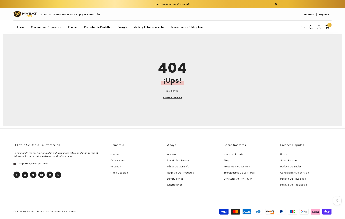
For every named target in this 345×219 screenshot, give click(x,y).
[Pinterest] (33, 175)
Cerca (276, 4)
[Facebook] (16, 175)
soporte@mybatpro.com (33, 163)
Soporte (324, 14)
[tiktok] (41, 175)
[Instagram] (25, 175)
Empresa (309, 14)
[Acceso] (319, 27)
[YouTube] (50, 175)
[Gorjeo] (58, 175)
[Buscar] (311, 27)
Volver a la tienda (172, 97)
